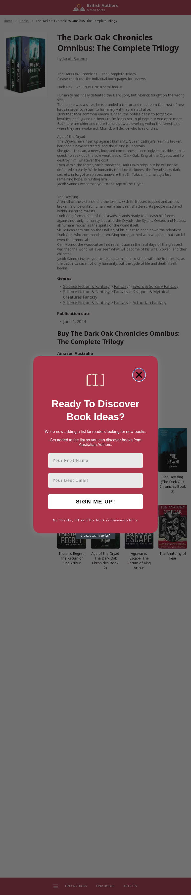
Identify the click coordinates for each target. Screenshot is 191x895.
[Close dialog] (139, 375)
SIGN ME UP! (95, 501)
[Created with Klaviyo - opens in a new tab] (95, 536)
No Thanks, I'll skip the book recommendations (95, 520)
